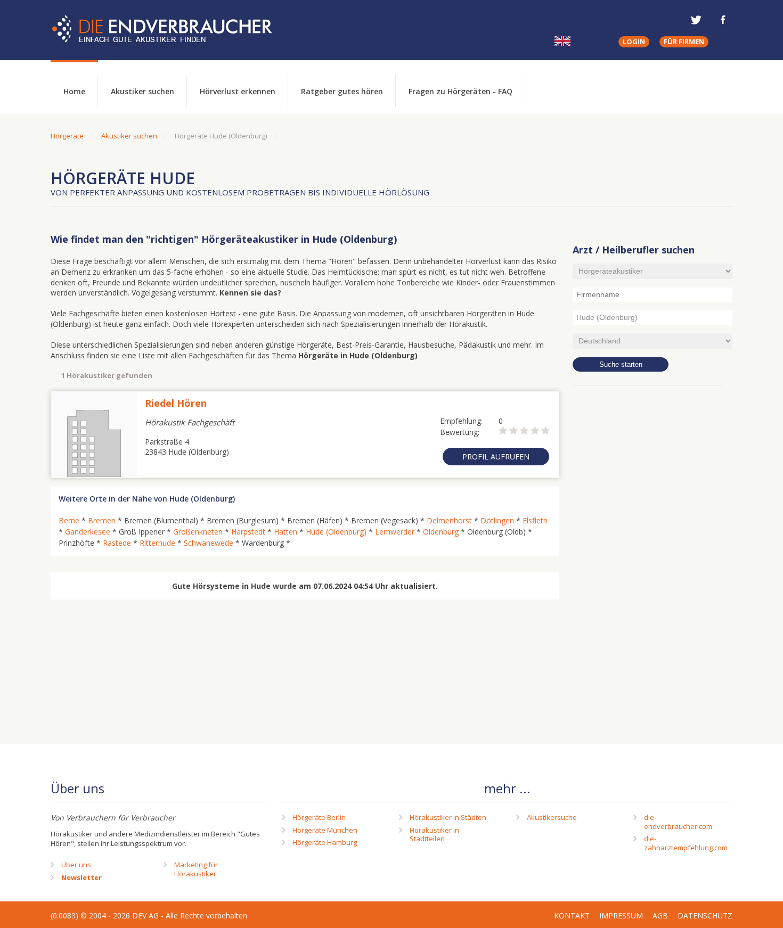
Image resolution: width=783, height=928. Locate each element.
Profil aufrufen (495, 456)
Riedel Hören (176, 403)
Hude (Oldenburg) (336, 532)
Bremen (102, 520)
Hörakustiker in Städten (448, 817)
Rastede (117, 543)
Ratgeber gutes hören (342, 91)
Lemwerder (394, 532)
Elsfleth (535, 520)
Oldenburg (441, 532)
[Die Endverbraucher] (170, 29)
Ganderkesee (87, 532)
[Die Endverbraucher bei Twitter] (696, 19)
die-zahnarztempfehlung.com (686, 843)
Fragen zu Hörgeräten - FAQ (460, 91)
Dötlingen (497, 520)
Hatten (285, 532)
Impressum (621, 915)
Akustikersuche (552, 817)
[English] (562, 41)
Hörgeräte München (324, 830)
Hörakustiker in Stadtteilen (434, 834)
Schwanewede (208, 543)
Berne (69, 520)
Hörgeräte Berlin (319, 817)
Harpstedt (248, 532)
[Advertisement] (652, 567)
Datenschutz (705, 915)
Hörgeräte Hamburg (324, 842)
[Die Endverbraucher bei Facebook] (722, 19)
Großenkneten (198, 532)
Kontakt (572, 915)
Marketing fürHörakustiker (196, 869)
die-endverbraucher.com (678, 821)
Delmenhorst (449, 520)
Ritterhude (157, 543)
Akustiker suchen (142, 91)
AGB (660, 915)
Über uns (76, 864)
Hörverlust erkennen (237, 91)
